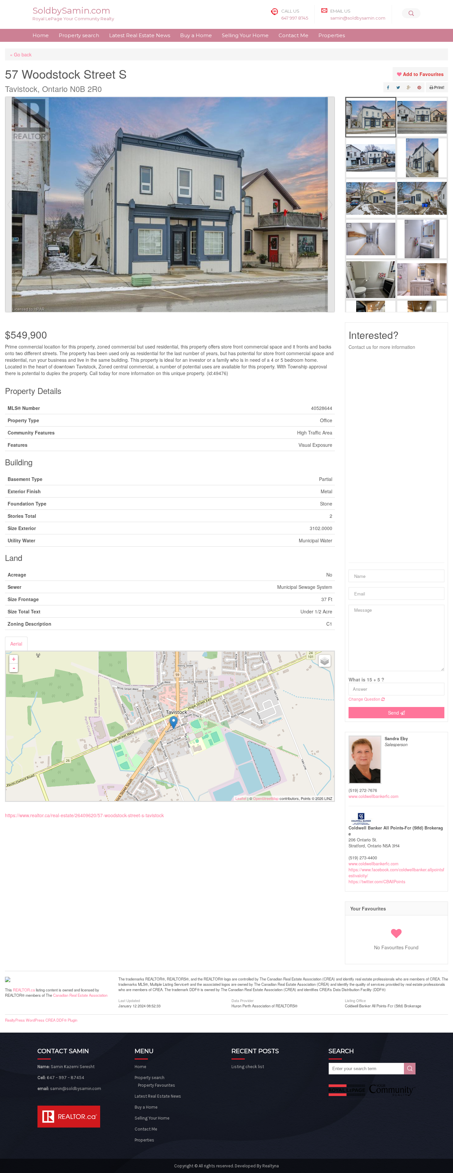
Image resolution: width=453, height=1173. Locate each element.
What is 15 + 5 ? (366, 679)
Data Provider (242, 1000)
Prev (10, 204)
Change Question (365, 699)
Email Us (340, 11)
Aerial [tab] (16, 643)
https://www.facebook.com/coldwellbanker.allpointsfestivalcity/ (396, 873)
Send (394, 712)
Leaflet (240, 798)
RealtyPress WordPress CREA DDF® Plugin (41, 1020)
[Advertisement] (397, 456)
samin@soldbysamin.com (357, 18)
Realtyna (270, 1165)
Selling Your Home (245, 35)
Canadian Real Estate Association (80, 995)
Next (330, 204)
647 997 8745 (294, 18)
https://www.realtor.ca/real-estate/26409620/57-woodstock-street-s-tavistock (84, 815)
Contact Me (293, 35)
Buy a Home (196, 35)
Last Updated (129, 1000)
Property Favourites (156, 1085)
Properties (331, 35)
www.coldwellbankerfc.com (373, 796)
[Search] (411, 13)
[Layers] (325, 661)
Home (40, 35)
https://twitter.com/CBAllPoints (377, 882)
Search (410, 1068)
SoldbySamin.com (71, 10)
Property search (79, 35)
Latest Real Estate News (139, 35)
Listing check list (247, 1066)
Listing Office (355, 1000)
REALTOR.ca (24, 989)
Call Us (290, 11)
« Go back (21, 54)
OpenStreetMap (266, 798)
